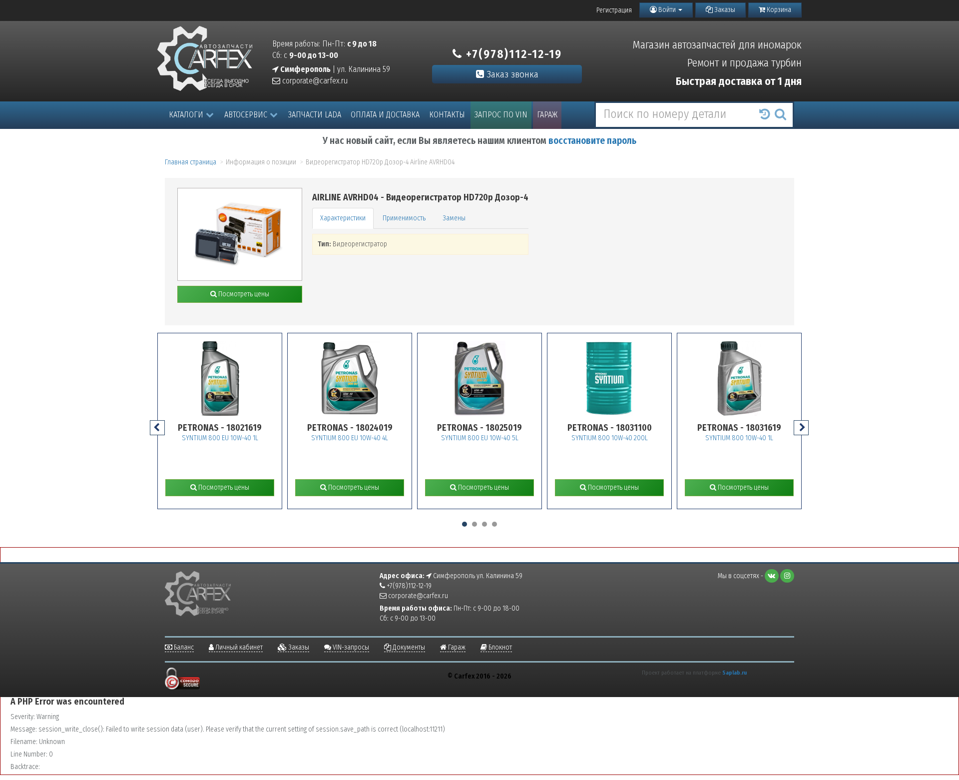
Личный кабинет (238, 647)
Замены (454, 218)
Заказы (724, 9)
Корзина (778, 9)
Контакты (447, 114)
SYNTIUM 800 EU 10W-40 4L (349, 438)
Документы (408, 647)
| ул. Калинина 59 (334, 69)
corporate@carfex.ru (314, 80)
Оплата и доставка (385, 114)
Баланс (183, 647)
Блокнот (499, 647)
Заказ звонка (511, 74)
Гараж (547, 114)
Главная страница (190, 162)
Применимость (404, 218)
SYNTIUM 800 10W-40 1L (739, 438)
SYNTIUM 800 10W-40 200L (609, 438)
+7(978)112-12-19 (512, 54)
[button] (465, 524)
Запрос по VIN (501, 114)
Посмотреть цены (243, 294)
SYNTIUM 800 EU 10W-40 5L (479, 438)
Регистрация (614, 10)
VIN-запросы (350, 647)
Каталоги (186, 114)
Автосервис (245, 114)
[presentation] (157, 427)
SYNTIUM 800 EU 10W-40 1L (220, 438)
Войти (667, 9)
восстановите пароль (592, 140)
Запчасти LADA (314, 114)
